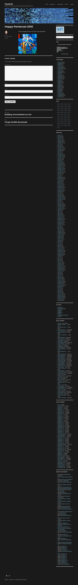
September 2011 (61, 254)
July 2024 (59, 151)
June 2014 (59, 226)
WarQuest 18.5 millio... (62, 360)
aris (58, 512)
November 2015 (61, 219)
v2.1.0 (62, 118)
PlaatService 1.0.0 (61, 446)
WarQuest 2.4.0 (64, 561)
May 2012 (59, 244)
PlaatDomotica (60, 77)
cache (59, 404)
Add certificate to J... (61, 458)
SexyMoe (59, 523)
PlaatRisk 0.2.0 (60, 420)
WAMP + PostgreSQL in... (62, 334)
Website (7, 95)
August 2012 (60, 240)
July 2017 (59, 200)
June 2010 (59, 273)
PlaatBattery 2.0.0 (61, 443)
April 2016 (60, 213)
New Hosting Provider (66, 506)
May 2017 (59, 201)
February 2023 (60, 162)
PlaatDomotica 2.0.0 (61, 459)
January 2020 (60, 186)
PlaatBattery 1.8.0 (61, 423)
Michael (59, 524)
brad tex (59, 501)
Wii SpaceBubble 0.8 (61, 364)
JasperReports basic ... (62, 329)
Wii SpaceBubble (61, 343)
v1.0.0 (65, 112)
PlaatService (60, 87)
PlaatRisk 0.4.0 (60, 407)
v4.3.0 (65, 123)
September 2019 (61, 190)
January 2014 (60, 231)
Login (72, 4)
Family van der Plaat (61, 308)
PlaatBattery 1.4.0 (61, 445)
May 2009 (60, 290)
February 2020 (60, 185)
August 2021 (60, 173)
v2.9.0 (62, 123)
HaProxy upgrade (61, 457)
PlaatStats (60, 90)
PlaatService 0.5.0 (61, 412)
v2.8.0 (58, 123)
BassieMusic (60, 63)
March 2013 (60, 237)
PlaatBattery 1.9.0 (61, 425)
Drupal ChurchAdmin (62, 397)
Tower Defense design (62, 342)
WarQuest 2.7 (64, 555)
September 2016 (61, 208)
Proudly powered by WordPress (21, 579)
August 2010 (60, 271)
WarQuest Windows (61, 359)
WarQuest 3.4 (65, 534)
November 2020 (61, 178)
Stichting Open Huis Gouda (63, 315)
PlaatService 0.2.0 (61, 416)
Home (46, 4)
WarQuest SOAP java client (67, 488)
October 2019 (60, 188)
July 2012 (59, 241)
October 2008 (60, 299)
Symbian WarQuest (61, 388)
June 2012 (59, 242)
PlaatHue (59, 80)
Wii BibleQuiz (60, 341)
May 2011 (59, 259)
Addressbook (60, 62)
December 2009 (61, 281)
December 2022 (61, 164)
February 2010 (60, 278)
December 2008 (61, 296)
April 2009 (60, 291)
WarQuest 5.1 (64, 514)
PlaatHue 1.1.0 (60, 453)
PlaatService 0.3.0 (61, 413)
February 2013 (60, 238)
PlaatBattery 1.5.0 (61, 448)
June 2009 (60, 288)
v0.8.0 (69, 106)
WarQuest (59, 96)
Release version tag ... (62, 436)
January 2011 (60, 264)
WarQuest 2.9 (64, 546)
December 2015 (61, 218)
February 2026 (60, 140)
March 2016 (60, 214)
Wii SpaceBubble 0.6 (62, 347)
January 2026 (60, 141)
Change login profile (62, 392)
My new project (61, 338)
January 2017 (60, 203)
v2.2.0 (65, 118)
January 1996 (60, 300)
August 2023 (60, 159)
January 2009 (60, 295)
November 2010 (61, 267)
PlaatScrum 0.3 (63, 512)
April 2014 (60, 227)
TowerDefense (60, 95)
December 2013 (61, 232)
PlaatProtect (60, 82)
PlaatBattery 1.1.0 (61, 440)
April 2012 (60, 245)
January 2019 (60, 195)
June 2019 (60, 192)
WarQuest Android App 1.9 (67, 542)
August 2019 (60, 191)
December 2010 (61, 265)
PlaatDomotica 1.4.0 (61, 463)
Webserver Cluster (61, 528)
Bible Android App (61, 455)
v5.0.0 (65, 125)
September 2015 (61, 222)
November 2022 (61, 165)
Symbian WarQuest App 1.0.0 (66, 511)
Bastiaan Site (60, 307)
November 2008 (61, 297)
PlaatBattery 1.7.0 (61, 431)
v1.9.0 (68, 116)
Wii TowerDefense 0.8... (62, 368)
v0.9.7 (69, 110)
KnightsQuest (60, 72)
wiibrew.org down (61, 379)
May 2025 (59, 145)
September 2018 (61, 199)
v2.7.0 (69, 121)
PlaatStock (60, 461)
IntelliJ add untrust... (62, 466)
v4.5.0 (69, 123)
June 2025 (60, 144)
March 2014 (60, 228)
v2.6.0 (65, 121)
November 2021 (61, 171)
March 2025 (60, 146)
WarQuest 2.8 (64, 547)
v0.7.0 (65, 106)
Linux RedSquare (61, 386)
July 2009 (59, 287)
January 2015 (60, 223)
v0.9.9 (62, 112)
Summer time (60, 393)
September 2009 (61, 285)
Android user (60, 535)
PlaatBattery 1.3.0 (61, 438)
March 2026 (60, 138)
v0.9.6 (65, 110)
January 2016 (60, 217)
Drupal (59, 374)
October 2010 (60, 268)
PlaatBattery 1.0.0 (61, 441)
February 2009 (60, 294)
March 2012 (60, 246)
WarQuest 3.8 (65, 523)
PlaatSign (59, 89)
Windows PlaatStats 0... (62, 349)
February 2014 (60, 229)
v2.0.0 (58, 118)
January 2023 (60, 163)
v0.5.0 (58, 106)
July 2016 (59, 210)
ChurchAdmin (60, 67)
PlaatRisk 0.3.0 (60, 421)
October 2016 (60, 206)
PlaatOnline (60, 81)
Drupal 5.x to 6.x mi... (62, 365)
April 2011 (59, 260)
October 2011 (60, 253)
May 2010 (59, 274)
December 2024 (61, 147)
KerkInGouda (60, 71)
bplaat (59, 482)
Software (52, 4)
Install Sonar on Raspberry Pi (66, 479)
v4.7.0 (62, 125)
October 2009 (60, 283)
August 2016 (60, 209)
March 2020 (60, 183)
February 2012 (60, 247)
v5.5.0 (69, 125)
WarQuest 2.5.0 (64, 560)
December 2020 (61, 177)
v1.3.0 (62, 114)
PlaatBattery (60, 75)
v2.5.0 (62, 121)
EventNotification (61, 68)
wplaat (6, 34)
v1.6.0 (58, 116)
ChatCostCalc (60, 66)
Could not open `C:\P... (62, 373)
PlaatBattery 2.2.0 (61, 418)
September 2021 (61, 172)
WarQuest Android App (62, 372)
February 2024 (60, 154)
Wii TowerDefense (61, 340)
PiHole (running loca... (62, 449)
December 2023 (61, 155)
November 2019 (61, 187)
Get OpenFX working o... (62, 434)
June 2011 (59, 258)
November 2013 (61, 233)
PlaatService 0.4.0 (61, 429)
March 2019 (60, 194)
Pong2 (59, 91)
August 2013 (60, 236)
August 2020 (60, 181)
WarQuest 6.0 (63, 492)
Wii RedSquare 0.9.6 (61, 375)
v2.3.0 (69, 118)
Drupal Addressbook (62, 354)
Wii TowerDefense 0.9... (62, 351)
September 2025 (61, 142)
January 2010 (60, 279)
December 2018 (61, 196)
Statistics (59, 384)
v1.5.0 (68, 114)
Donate (59, 390)
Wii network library (61, 337)
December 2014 (61, 224)
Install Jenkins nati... (62, 467)
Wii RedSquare (60, 346)
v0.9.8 (58, 112)
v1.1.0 (69, 112)
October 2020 (60, 179)
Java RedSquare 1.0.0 (62, 426)
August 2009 (60, 286)
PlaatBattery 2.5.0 (61, 452)
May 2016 (59, 212)
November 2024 (61, 149)
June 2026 (60, 136)
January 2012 (60, 249)
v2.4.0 (58, 121)
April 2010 (60, 276)
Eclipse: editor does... (62, 356)
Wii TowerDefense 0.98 (66, 487)
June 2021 (59, 174)
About (59, 378)
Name (6, 83)
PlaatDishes (60, 76)
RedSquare (60, 93)
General (6, 38)
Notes (59, 73)
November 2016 (61, 205)
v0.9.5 (62, 110)
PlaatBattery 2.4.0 (61, 411)
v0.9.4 (58, 110)
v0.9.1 (62, 108)
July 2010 (59, 272)
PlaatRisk (59, 84)
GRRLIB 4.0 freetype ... (62, 324)
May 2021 (59, 176)
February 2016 (60, 215)
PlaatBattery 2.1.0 (61, 432)
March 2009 (60, 292)
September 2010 (61, 269)
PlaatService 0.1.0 (61, 409)
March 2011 (60, 262)
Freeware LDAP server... (62, 332)
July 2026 (59, 135)
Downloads (60, 4)
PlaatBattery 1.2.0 (61, 439)
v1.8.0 (65, 116)
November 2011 (61, 251)
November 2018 (61, 197)
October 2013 (60, 235)
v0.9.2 (65, 108)
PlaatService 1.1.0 (61, 430)
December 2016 (61, 204)
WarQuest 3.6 (64, 530)
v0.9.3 (69, 108)
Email (6, 89)
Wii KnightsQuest (61, 370)
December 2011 (61, 250)
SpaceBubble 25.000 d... (62, 327)
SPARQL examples (61, 464)
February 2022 (60, 169)
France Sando (60, 539)
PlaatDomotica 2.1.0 (61, 462)
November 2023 (61, 156)
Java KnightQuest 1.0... (62, 435)
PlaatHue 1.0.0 (60, 414)
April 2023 (60, 160)
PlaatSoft (9, 4)
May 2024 (59, 153)
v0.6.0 (62, 106)
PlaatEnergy (60, 78)
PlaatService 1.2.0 (61, 422)
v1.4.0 (65, 114)
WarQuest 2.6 (64, 557)
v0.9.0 (58, 108)
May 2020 (59, 182)
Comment (7, 64)
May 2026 (60, 137)
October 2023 (60, 158)
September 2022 (61, 168)
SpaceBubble (60, 94)
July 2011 (59, 256)
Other (66, 4)
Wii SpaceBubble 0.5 (61, 357)
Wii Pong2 (60, 345)
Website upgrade (61, 366)
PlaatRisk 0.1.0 (60, 417)
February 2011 (60, 263)
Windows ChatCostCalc (62, 395)
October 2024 (60, 150)
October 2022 (60, 167)
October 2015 (60, 221)
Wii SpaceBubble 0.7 (61, 363)
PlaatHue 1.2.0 (60, 408)
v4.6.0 (58, 125)
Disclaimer (60, 381)
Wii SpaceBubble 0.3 (61, 361)
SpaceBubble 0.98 (65, 527)
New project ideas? (61, 331)
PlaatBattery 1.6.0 (61, 450)
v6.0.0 (58, 127)
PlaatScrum (60, 86)
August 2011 (60, 255)
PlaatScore (60, 85)
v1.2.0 (58, 114)
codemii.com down (61, 391)
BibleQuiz (59, 64)
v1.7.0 (62, 116)
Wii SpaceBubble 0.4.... (62, 355)
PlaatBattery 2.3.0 (61, 427)
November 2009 (61, 282)
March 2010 (60, 277)
